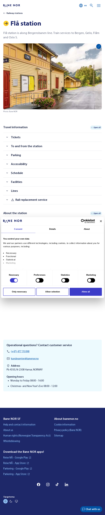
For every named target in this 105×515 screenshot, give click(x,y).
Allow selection (52, 292)
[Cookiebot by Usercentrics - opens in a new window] (83, 221)
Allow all (86, 292)
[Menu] (99, 5)
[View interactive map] (52, 303)
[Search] (92, 5)
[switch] (39, 280)
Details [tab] (52, 229)
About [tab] (87, 229)
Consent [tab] (18, 229)
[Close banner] (101, 221)
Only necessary (19, 292)
